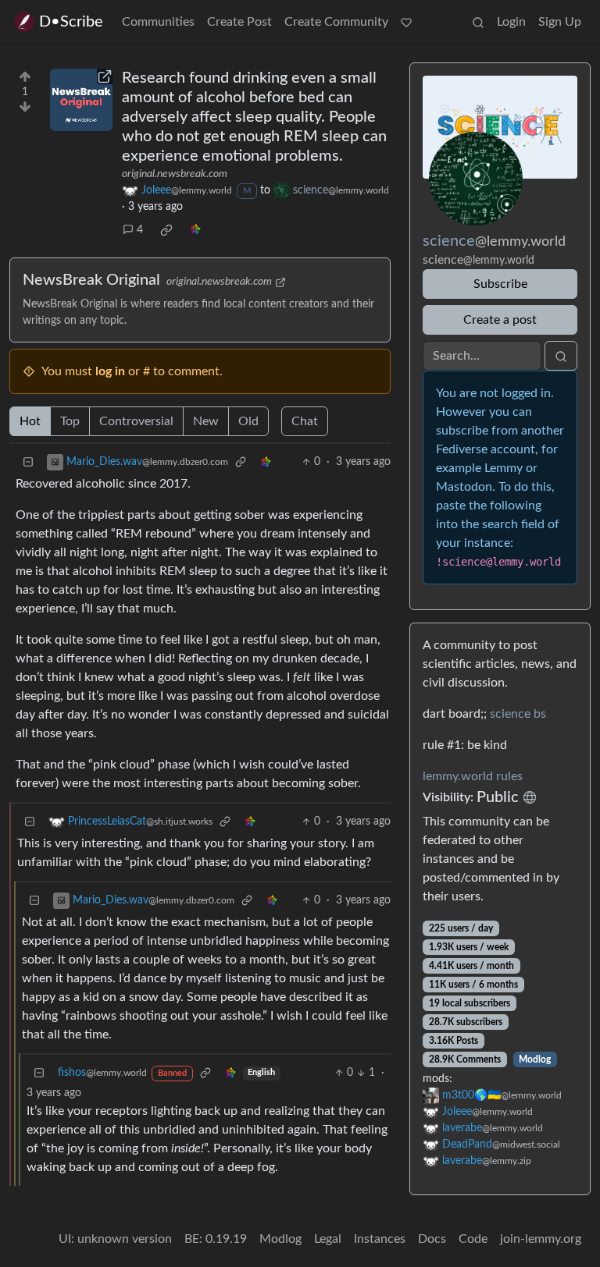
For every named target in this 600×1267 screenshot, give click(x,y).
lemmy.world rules (473, 776)
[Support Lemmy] (406, 21)
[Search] (478, 21)
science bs (518, 714)
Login (511, 22)
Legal (327, 1239)
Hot (30, 421)
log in (110, 371)
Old (248, 421)
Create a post (500, 320)
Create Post (239, 22)
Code (473, 1239)
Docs (432, 1239)
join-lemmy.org (540, 1239)
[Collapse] (28, 462)
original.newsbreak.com (174, 174)
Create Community (336, 22)
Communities (158, 22)
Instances (379, 1239)
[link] (166, 230)
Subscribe (500, 284)
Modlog (535, 1059)
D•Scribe (71, 22)
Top (70, 421)
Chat (304, 421)
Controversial (136, 421)
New (206, 421)
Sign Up (559, 22)
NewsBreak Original (91, 280)
